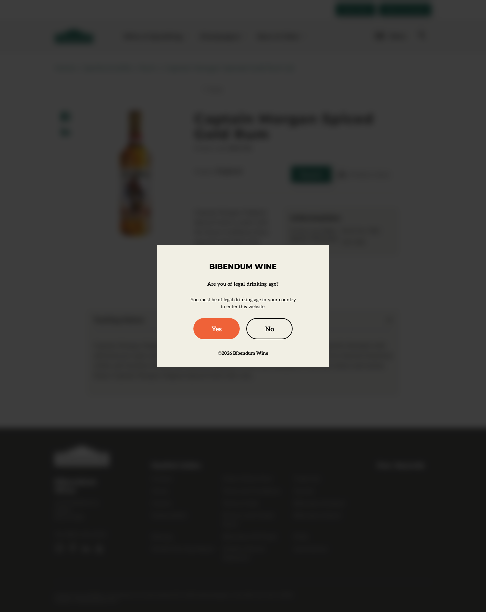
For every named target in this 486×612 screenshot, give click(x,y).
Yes (217, 329)
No (269, 329)
